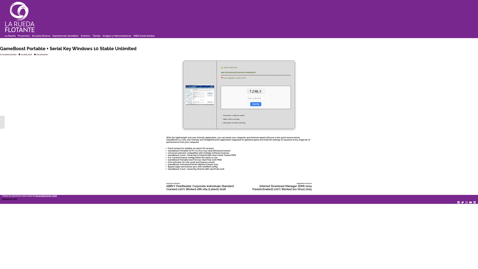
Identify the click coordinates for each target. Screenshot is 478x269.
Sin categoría (42, 54)
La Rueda (10, 35)
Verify (255, 104)
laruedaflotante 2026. (46, 196)
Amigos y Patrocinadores (117, 35)
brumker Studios (9, 54)
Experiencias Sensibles (65, 35)
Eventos (85, 35)
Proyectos (24, 35)
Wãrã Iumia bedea (143, 35)
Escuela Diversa (41, 35)
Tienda (96, 35)
